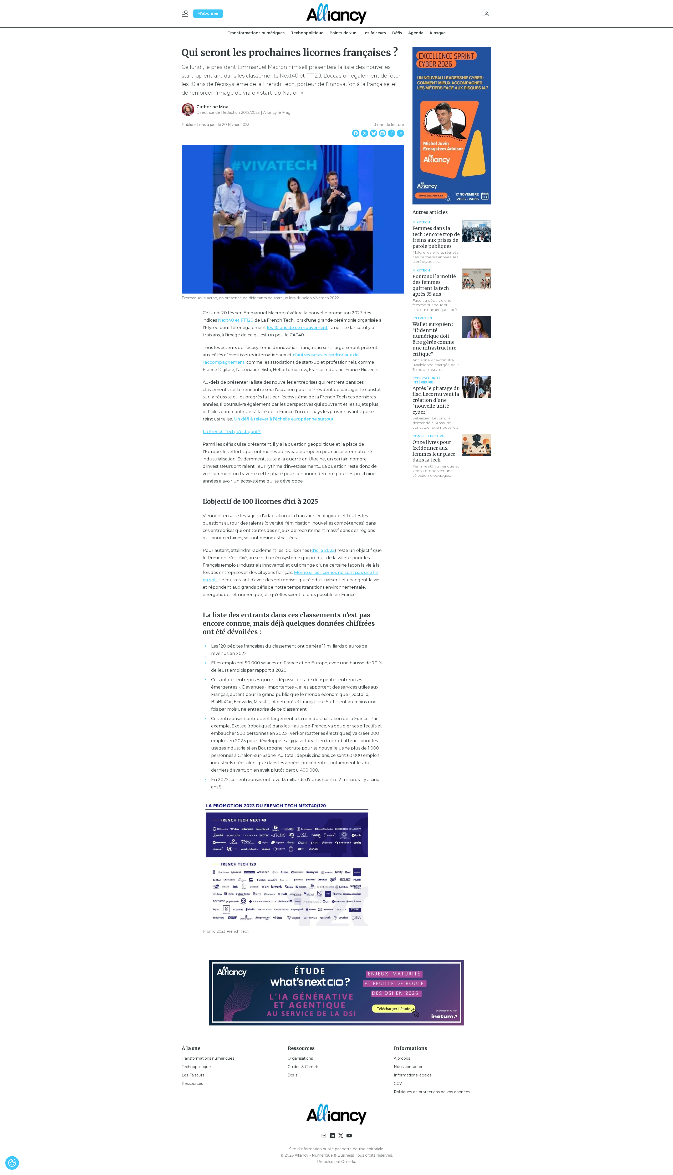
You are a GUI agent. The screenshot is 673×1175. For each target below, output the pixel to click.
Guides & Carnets (303, 1066)
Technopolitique (307, 32)
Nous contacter (408, 1066)
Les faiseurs (374, 32)
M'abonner (208, 13)
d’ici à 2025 (323, 550)
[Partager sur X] (364, 133)
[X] (340, 1135)
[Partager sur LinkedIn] (382, 133)
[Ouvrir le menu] (186, 13)
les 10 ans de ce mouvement (297, 327)
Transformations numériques (256, 32)
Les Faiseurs (193, 1075)
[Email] (324, 1135)
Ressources (192, 1083)
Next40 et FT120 (235, 320)
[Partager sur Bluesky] (373, 133)
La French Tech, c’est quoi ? (232, 431)
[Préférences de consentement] (12, 1163)
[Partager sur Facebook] (355, 133)
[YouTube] (349, 1135)
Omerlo (348, 1161)
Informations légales (412, 1075)
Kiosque (438, 32)
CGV (398, 1083)
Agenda (416, 32)
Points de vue (343, 32)
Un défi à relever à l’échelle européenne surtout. (284, 419)
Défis (397, 32)
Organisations (300, 1058)
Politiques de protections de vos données (432, 1092)
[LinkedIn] (332, 1135)
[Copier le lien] (391, 133)
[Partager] (400, 133)
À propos (402, 1058)
